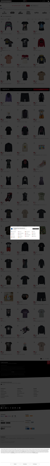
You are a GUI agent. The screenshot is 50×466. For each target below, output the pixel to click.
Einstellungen (35, 464)
